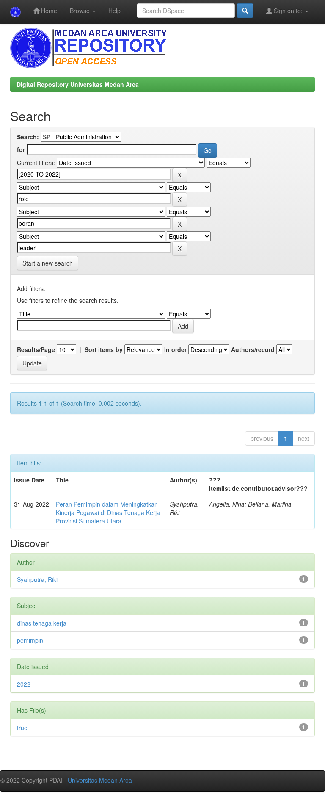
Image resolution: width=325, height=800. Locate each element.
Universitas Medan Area (100, 780)
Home (48, 10)
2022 (23, 684)
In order (175, 349)
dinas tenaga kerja (41, 623)
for (21, 149)
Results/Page (36, 349)
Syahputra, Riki (37, 579)
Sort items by (104, 349)
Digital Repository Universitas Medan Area (78, 84)
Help (114, 10)
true (22, 727)
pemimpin (30, 640)
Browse (80, 10)
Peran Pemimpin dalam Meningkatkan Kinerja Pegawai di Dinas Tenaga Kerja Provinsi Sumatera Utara (108, 512)
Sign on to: (288, 10)
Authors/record (253, 349)
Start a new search (47, 263)
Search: (28, 137)
